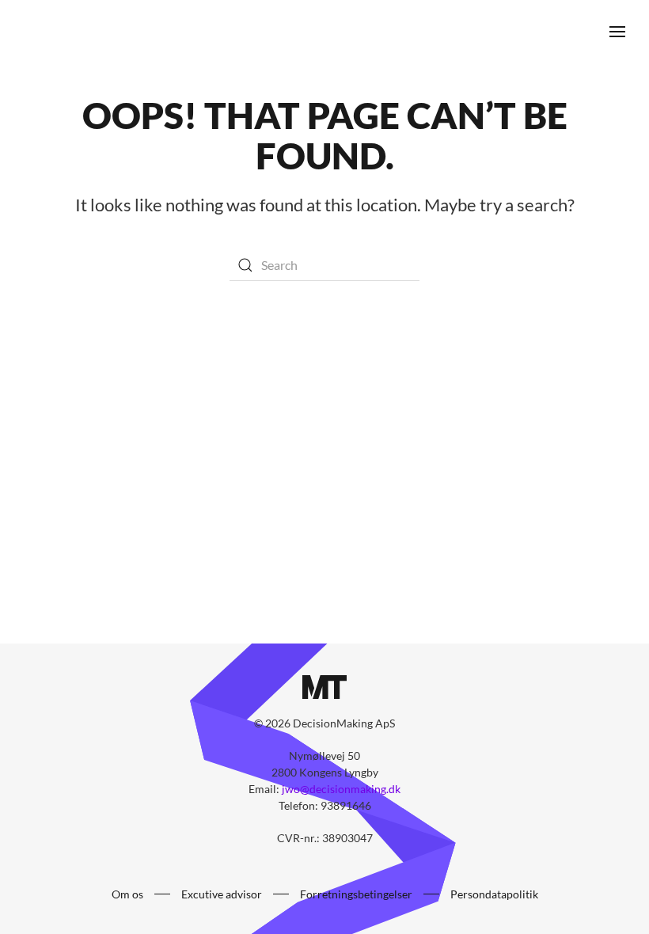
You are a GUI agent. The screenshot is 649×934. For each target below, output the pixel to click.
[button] (617, 31)
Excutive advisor (221, 894)
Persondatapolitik (494, 894)
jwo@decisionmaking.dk (341, 788)
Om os (127, 894)
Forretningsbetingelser (356, 894)
